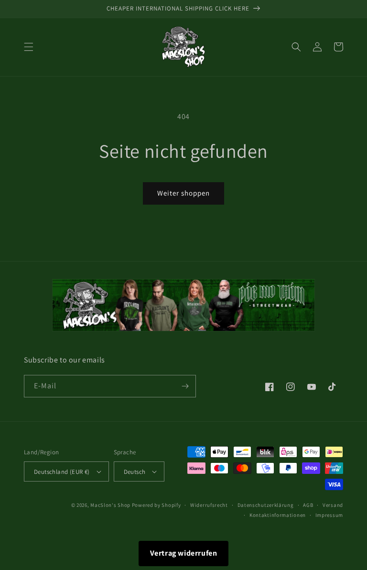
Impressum (329, 515)
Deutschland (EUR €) (62, 472)
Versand (333, 505)
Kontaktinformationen (277, 515)
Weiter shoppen (183, 192)
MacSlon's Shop (110, 505)
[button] (28, 46)
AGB (308, 505)
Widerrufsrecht (209, 505)
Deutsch (135, 472)
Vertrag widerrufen (183, 553)
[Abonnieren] (184, 386)
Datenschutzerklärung (265, 505)
